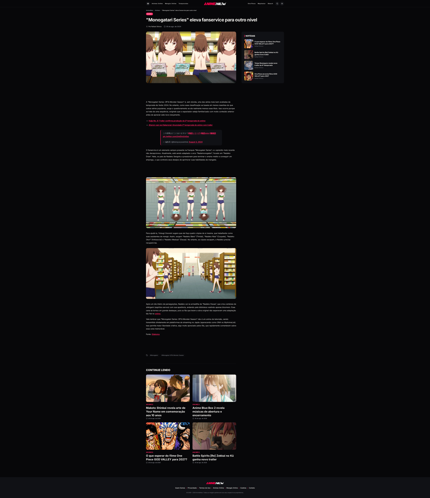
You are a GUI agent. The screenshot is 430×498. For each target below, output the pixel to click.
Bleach (270, 3)
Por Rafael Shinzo (155, 26)
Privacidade (192, 488)
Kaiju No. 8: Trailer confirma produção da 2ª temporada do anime (177, 121)
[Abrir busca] (277, 4)
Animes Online (157, 3)
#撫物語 (213, 133)
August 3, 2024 (196, 142)
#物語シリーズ (194, 133)
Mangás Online (170, 3)
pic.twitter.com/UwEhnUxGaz (176, 136)
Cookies (243, 488)
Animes (157, 10)
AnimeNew (149, 10)
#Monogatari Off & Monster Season (172, 355)
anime (157, 314)
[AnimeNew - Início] (215, 3)
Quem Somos (180, 488)
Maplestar (262, 3)
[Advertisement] (263, 104)
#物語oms (204, 133)
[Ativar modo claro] (282, 4)
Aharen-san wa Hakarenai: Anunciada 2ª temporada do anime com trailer (181, 125)
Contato (252, 488)
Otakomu (156, 334)
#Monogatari (154, 355)
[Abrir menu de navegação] (148, 4)
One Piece (252, 3)
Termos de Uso (204, 488)
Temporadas (183, 3)
